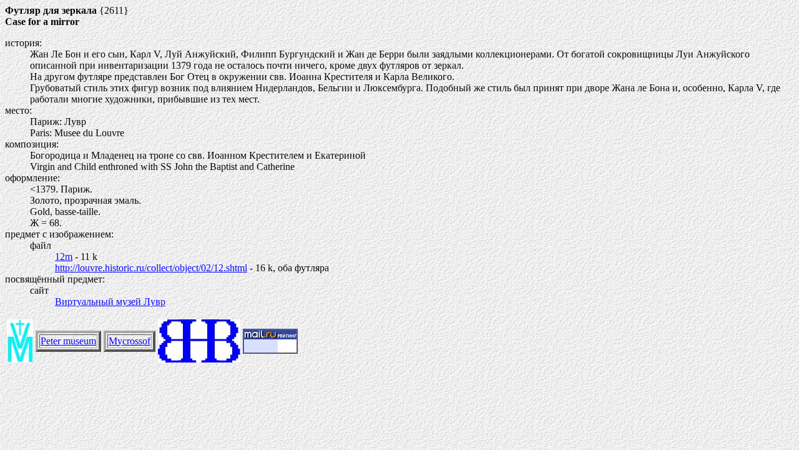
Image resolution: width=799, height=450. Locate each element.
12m (63, 256)
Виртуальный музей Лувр (110, 301)
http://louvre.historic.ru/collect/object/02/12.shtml (151, 267)
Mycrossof (129, 341)
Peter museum (68, 341)
